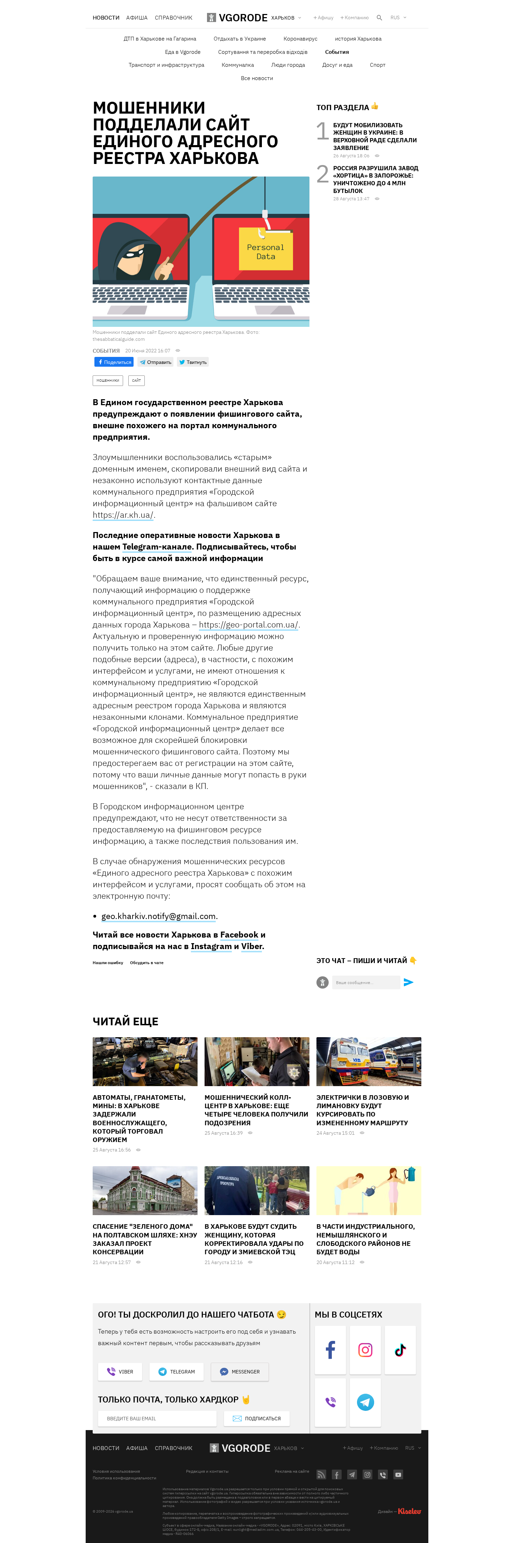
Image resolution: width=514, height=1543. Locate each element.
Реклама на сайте (292, 1471)
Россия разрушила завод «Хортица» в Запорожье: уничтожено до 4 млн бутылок (376, 179)
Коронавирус (300, 38)
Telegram (182, 1372)
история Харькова (358, 38)
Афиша (137, 17)
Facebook (239, 934)
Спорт (378, 64)
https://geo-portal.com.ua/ (248, 624)
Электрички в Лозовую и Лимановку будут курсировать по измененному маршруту (362, 1110)
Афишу (326, 17)
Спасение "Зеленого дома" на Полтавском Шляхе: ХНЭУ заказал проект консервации (145, 1239)
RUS (395, 17)
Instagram (211, 946)
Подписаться (263, 1418)
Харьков (285, 1448)
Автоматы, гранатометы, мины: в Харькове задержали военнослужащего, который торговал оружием (139, 1118)
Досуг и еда (337, 64)
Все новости (257, 77)
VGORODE (246, 1448)
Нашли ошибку (108, 963)
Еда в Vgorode (183, 51)
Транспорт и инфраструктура (166, 64)
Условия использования (116, 1471)
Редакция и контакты (207, 1471)
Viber (251, 946)
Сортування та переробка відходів (263, 51)
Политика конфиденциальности (124, 1478)
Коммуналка (238, 64)
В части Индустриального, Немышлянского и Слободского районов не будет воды (365, 1239)
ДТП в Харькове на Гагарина (160, 38)
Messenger (246, 1372)
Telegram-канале (157, 546)
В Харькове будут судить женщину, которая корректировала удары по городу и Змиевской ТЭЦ (254, 1239)
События (337, 51)
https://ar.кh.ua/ (123, 514)
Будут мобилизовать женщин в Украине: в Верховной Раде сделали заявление (375, 136)
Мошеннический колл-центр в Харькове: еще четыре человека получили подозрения (256, 1110)
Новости (106, 17)
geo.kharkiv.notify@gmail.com (158, 915)
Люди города (288, 64)
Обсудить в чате (147, 963)
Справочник (174, 17)
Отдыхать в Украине (240, 38)
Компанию (357, 17)
